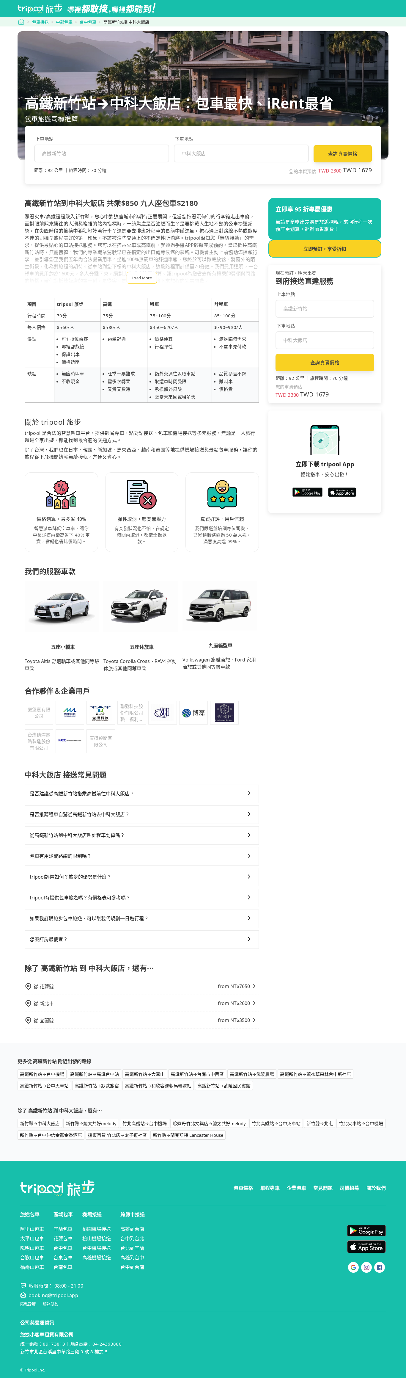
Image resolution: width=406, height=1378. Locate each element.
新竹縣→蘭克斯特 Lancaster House (188, 1135)
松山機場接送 (96, 1238)
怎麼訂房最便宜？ (49, 939)
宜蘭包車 (63, 1229)
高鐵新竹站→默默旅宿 (97, 1086)
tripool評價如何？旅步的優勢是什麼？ (70, 877)
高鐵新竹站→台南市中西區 (197, 1074)
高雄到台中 (132, 1257)
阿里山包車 (32, 1229)
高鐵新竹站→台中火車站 (44, 1086)
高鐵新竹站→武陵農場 (252, 1074)
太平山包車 (32, 1238)
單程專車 (270, 1188)
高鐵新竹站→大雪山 (145, 1074)
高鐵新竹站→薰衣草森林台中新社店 (315, 1074)
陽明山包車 (32, 1248)
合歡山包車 (32, 1257)
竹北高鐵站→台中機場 (144, 1123)
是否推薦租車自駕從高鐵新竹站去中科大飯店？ (80, 814)
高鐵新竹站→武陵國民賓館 (224, 1086)
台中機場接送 (96, 1248)
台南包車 (63, 1267)
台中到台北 (132, 1238)
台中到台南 (132, 1267)
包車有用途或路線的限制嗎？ (61, 856)
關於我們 (376, 1188)
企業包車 (296, 1188)
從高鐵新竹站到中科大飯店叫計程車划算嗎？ (77, 835)
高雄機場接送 (96, 1257)
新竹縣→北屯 (319, 1123)
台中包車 (88, 22)
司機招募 (349, 1188)
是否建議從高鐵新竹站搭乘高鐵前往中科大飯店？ (82, 793)
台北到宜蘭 (132, 1248)
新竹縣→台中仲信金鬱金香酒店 (51, 1135)
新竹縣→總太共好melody (91, 1123)
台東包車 (63, 1257)
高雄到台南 (132, 1229)
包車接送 (40, 22)
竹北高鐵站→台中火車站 (276, 1123)
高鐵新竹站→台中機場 (42, 1074)
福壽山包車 (32, 1267)
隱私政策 (28, 1304)
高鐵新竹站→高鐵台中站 (94, 1074)
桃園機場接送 (96, 1229)
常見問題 (323, 1188)
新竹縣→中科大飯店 (40, 1123)
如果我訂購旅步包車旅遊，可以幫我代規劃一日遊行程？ (89, 918)
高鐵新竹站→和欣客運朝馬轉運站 (158, 1086)
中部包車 (64, 22)
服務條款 (50, 1304)
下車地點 (184, 139)
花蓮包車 (63, 1238)
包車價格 (243, 1188)
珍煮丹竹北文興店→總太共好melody (209, 1123)
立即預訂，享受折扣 (324, 249)
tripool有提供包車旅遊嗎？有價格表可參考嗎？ (80, 897)
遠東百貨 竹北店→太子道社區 (117, 1135)
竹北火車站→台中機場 (361, 1123)
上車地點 (44, 139)
